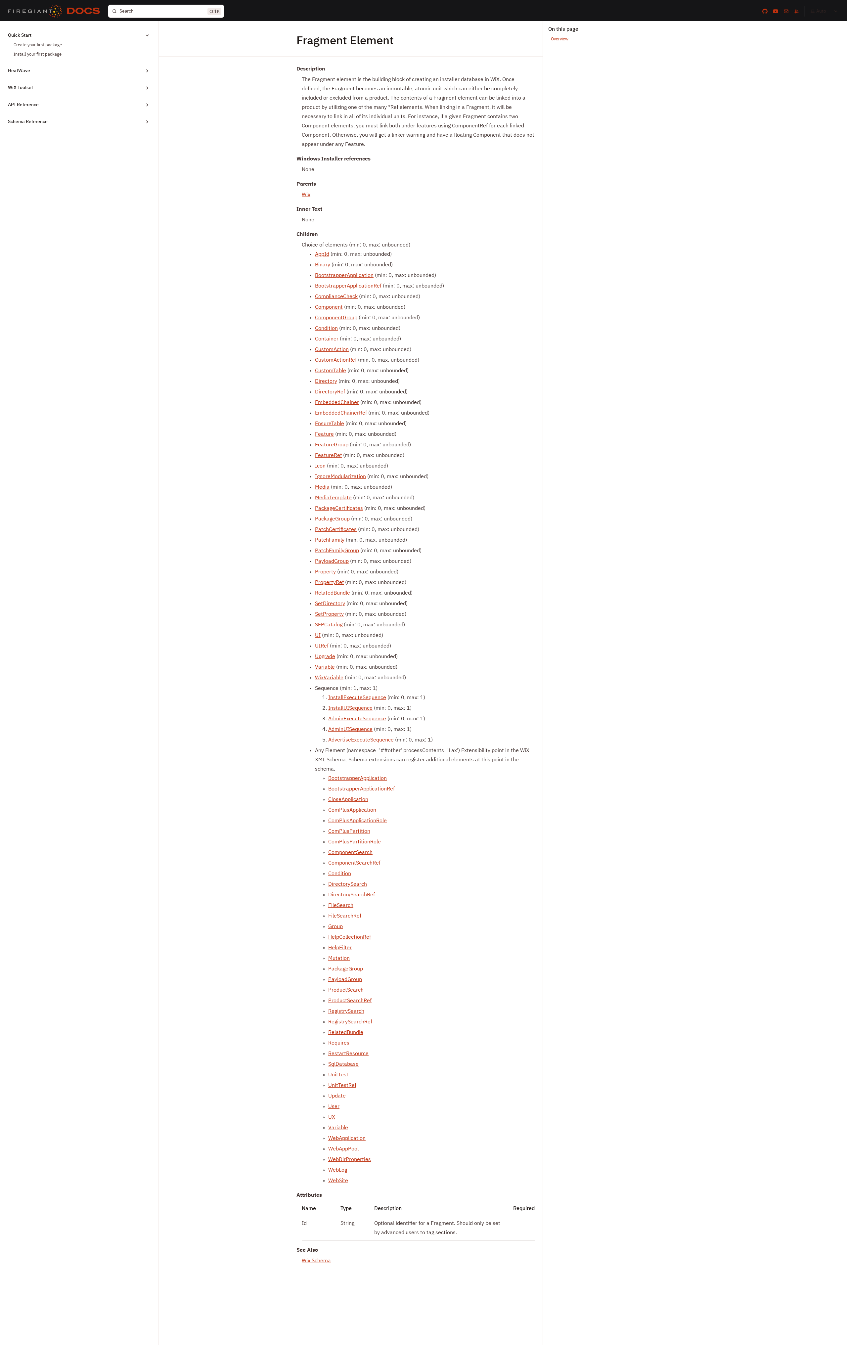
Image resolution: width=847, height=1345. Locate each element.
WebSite (338, 1181)
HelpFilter (340, 948)
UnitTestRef (342, 1085)
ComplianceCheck (336, 296)
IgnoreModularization (340, 476)
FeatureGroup (331, 445)
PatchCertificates (336, 529)
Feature (324, 434)
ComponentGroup (336, 318)
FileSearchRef (344, 916)
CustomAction (332, 349)
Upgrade (325, 656)
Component (329, 307)
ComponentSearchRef (354, 863)
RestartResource (348, 1053)
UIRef (322, 646)
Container (326, 339)
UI (318, 635)
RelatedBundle (332, 593)
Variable (325, 667)
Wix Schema (316, 1261)
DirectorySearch (347, 884)
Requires (338, 1043)
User (333, 1106)
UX (331, 1117)
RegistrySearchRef (350, 1022)
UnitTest (338, 1075)
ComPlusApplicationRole (357, 821)
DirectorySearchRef (351, 895)
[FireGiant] (35, 11)
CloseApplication (348, 799)
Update (337, 1096)
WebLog (337, 1170)
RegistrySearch (346, 1011)
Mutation (339, 958)
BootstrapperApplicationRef (348, 286)
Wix (306, 195)
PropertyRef (329, 582)
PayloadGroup (332, 561)
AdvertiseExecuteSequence (361, 740)
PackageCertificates (339, 508)
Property (325, 572)
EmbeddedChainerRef (341, 413)
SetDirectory (330, 603)
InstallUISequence (350, 708)
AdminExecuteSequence (357, 719)
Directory (326, 381)
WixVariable (329, 678)
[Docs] (83, 11)
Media (322, 487)
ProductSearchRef (350, 1001)
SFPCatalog (328, 625)
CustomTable (330, 371)
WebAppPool (343, 1149)
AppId (322, 254)
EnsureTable (329, 423)
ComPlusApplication (352, 810)
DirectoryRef (330, 392)
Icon (320, 466)
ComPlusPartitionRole (354, 842)
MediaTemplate (333, 498)
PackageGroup (332, 519)
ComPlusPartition (349, 831)
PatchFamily (329, 540)
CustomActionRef (336, 360)
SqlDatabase (343, 1064)
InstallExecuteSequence (357, 697)
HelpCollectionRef (349, 937)
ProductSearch (346, 990)
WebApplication (347, 1138)
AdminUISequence (350, 729)
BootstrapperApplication (344, 275)
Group (335, 926)
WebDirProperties (349, 1159)
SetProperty (329, 614)
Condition (326, 328)
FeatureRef (328, 455)
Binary (322, 265)
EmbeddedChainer (337, 402)
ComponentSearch (350, 852)
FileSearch (340, 905)
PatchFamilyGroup (337, 551)
